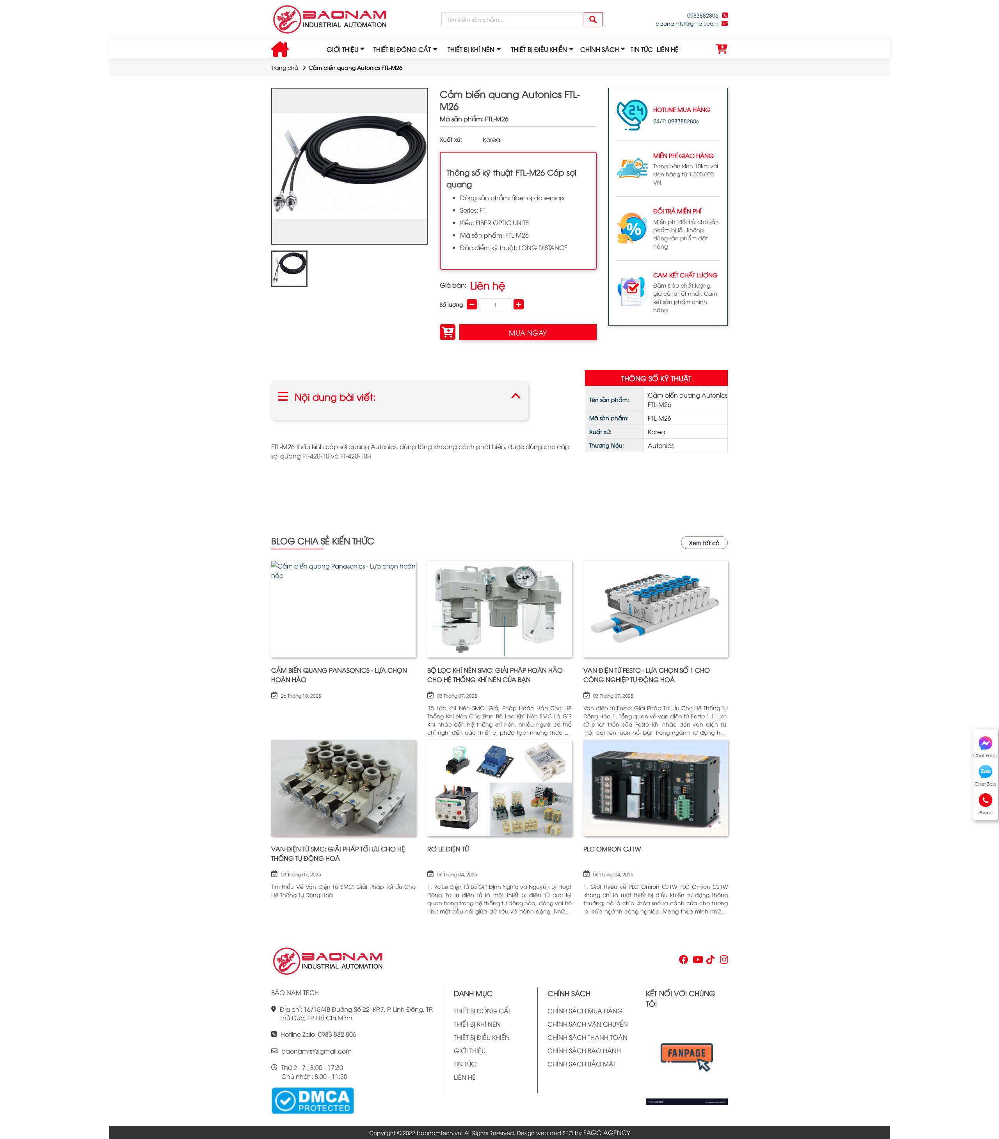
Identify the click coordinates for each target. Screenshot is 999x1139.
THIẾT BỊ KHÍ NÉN (477, 1024)
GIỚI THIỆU (342, 49)
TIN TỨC (642, 49)
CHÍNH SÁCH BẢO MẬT (581, 1063)
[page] (683, 961)
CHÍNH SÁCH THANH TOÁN (587, 1037)
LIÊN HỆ (668, 49)
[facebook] (687, 1060)
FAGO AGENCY (606, 1132)
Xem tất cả (704, 542)
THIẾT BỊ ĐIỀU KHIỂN (482, 1037)
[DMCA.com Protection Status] (312, 1099)
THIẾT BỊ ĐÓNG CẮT (482, 1010)
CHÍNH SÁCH (599, 49)
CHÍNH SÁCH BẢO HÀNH (584, 1050)
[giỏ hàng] (722, 49)
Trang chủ (284, 67)
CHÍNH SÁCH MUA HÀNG (585, 1010)
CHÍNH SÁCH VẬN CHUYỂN (587, 1024)
